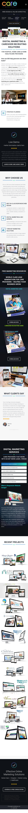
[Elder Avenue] (14, 605)
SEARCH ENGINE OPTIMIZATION (9, 467)
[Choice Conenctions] (14, 656)
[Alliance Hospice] (14, 560)
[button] (11, 429)
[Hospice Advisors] (14, 671)
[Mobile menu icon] (26, 4)
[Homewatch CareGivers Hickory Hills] (14, 636)
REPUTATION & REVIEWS (8, 478)
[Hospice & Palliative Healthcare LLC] (14, 732)
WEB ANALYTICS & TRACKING (9, 481)
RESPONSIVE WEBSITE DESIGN (9, 464)
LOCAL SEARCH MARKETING (8, 471)
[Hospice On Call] (14, 621)
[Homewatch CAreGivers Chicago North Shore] (14, 686)
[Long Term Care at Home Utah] (14, 575)
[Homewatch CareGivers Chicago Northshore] (14, 717)
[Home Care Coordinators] (14, 702)
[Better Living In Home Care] (14, 590)
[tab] (14, 464)
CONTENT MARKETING (7, 474)
